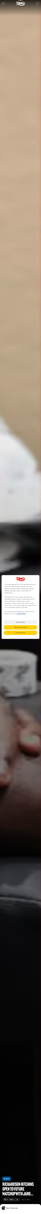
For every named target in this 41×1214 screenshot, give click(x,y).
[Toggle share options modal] (17, 1200)
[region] (20, 607)
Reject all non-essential (20, 627)
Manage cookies (20, 622)
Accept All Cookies (20, 632)
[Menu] (37, 4)
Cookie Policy (21, 613)
